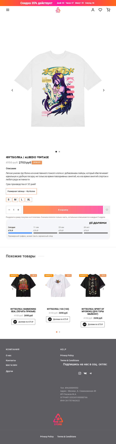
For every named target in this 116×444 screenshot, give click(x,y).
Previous (12, 90)
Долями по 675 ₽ (25, 322)
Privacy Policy (67, 355)
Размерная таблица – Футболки (21, 191)
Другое (9, 371)
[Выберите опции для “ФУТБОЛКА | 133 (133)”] (63, 298)
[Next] (103, 288)
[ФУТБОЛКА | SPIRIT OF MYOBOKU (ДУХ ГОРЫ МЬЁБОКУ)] (93, 285)
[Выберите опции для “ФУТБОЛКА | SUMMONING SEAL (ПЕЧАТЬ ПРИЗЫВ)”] (28, 298)
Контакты (11, 360)
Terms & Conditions (69, 360)
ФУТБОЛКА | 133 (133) (58, 309)
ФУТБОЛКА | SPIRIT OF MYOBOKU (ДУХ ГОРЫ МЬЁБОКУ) (93, 311)
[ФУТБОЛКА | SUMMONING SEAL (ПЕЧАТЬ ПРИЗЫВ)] (23, 285)
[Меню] (8, 10)
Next (104, 90)
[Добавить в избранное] (107, 210)
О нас (8, 355)
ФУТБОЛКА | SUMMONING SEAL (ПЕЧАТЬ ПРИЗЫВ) (23, 310)
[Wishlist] (100, 10)
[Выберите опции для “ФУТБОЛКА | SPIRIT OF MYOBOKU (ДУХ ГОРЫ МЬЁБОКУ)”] (98, 298)
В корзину (63, 209)
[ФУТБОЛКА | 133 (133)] (58, 285)
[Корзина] (108, 10)
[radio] (8, 199)
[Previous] (12, 288)
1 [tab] (56, 332)
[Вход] (93, 10)
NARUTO (14, 275)
